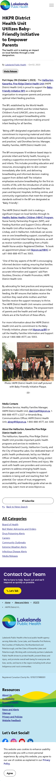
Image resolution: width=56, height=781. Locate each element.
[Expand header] (51, 5)
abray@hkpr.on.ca (17, 421)
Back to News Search (17, 506)
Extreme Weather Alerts (14, 547)
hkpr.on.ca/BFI (40, 329)
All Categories (14, 518)
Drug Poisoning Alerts (13, 533)
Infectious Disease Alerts (14, 551)
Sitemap (6, 713)
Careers (6, 538)
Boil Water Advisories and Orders (19, 529)
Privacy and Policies (12, 716)
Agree (10, 773)
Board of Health (10, 524)
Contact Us (7, 706)
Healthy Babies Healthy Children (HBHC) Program (27, 217)
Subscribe (29, 501)
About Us (7, 695)
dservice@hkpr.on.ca (39, 411)
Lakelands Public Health (15, 64)
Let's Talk (13, 590)
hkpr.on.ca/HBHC (39, 249)
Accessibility (8, 698)
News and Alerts (10, 709)
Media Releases (10, 71)
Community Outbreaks (14, 542)
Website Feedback (11, 720)
